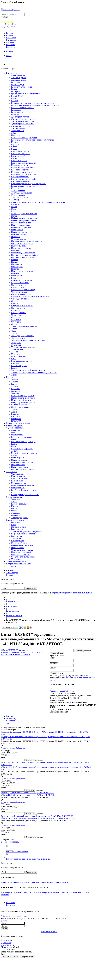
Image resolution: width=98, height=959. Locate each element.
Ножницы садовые (19, 460)
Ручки (14, 511)
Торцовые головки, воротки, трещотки (28, 340)
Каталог (9, 35)
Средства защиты (18, 308)
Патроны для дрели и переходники (26, 241)
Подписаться (31, 588)
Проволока (16, 418)
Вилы (13, 439)
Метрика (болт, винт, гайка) (23, 398)
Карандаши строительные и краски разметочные (32, 140)
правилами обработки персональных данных (72, 593)
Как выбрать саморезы (48, 892)
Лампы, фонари (18, 190)
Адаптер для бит (18, 75)
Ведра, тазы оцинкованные (23, 437)
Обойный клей (17, 548)
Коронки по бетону (19, 165)
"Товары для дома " (19, 518)
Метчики (15, 209)
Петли (14, 508)
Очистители (16, 536)
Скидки (9, 575)
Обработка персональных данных (15, 916)
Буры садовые (17, 435)
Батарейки (15, 82)
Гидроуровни (17, 112)
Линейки (15, 375)
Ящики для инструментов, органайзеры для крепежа (34, 372)
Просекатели (16, 276)
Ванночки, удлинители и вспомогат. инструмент (32, 103)
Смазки (14, 303)
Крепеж (9, 377)
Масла (14, 207)
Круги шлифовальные (20, 181)
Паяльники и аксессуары (22, 243)
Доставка (10, 42)
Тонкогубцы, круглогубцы (22, 336)
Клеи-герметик (17, 541)
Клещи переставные (20, 151)
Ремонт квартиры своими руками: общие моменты (28, 859)
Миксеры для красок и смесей (24, 213)
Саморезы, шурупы (19, 405)
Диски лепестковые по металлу (25, 121)
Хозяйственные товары (16, 561)
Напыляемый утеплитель (22, 545)
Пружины (15, 515)
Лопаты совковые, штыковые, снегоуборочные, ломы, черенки (38, 202)
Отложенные (6, 945)
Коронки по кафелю (20, 170)
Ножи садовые (17, 458)
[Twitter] (22, 627)
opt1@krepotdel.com (9, 24)
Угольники (16, 345)
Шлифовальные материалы (23, 361)
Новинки (10, 570)
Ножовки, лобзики (19, 234)
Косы (13, 446)
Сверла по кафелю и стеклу (23, 289)
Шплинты (15, 416)
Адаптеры (15, 430)
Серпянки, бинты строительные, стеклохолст (31, 296)
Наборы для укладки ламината (24, 218)
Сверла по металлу (19, 292)
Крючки (14, 506)
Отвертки (15, 236)
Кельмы (14, 142)
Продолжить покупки (10, 957)
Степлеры (15, 317)
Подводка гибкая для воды (23, 485)
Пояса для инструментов (22, 271)
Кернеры (15, 144)
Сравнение (6, 942)
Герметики (16, 522)
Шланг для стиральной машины (25, 495)
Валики (14, 101)
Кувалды (15, 188)
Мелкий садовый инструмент (24, 453)
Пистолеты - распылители (22, 469)
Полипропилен (17, 488)
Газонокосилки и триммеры (23, 442)
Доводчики (16, 513)
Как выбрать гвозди (29, 892)
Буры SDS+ (16, 98)
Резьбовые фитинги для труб (23, 490)
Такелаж (15, 409)
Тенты (14, 329)
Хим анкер (16, 538)
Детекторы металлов (20, 117)
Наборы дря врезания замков (23, 220)
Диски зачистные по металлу (23, 119)
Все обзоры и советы (10, 842)
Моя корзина (7, 947)
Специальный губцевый (22, 306)
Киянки (14, 149)
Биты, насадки (17, 84)
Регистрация (6, 940)
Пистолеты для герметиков (23, 253)
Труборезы (16, 342)
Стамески (15, 310)
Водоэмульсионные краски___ (24, 534)
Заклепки (15, 393)
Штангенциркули (19, 366)
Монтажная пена (18, 527)
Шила (13, 359)
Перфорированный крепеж (23, 402)
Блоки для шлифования (21, 87)
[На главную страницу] (7, 597)
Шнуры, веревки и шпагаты (18, 564)
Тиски (14, 333)
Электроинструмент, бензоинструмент (28, 370)
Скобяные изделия (14, 497)
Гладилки (15, 114)
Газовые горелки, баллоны (22, 107)
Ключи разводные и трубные (23, 163)
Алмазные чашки (18, 80)
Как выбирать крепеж (67, 892)
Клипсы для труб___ (20, 476)
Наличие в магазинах (10, 722)
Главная (9, 33)
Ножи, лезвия (17, 230)
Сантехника (11, 471)
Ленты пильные (18, 195)
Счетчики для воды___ (21, 478)
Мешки (14, 211)
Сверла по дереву (18, 287)
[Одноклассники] (25, 627)
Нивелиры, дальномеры (21, 227)
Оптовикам (11, 40)
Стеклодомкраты (18, 313)
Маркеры (15, 204)
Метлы (14, 455)
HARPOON (16, 421)
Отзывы (11, 718)
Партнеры (10, 47)
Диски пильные (18, 128)
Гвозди (14, 384)
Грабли (14, 444)
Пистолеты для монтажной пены (25, 255)
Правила (15, 273)
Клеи (13, 524)
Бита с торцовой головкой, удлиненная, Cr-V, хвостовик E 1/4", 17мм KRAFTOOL (37, 816)
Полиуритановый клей (21, 552)
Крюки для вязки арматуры (23, 186)
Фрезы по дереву (18, 356)
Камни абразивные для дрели (24, 137)
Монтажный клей (19, 543)
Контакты (10, 45)
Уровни (14, 352)
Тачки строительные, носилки (24, 326)
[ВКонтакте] (20, 627)
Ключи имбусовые (19, 160)
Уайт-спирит (16, 559)
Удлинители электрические (23, 347)
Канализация (17, 481)
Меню (8, 56)
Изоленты (15, 135)
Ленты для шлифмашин (21, 193)
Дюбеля (14, 386)
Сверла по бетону (19, 285)
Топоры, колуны (18, 338)
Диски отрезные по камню (22, 124)
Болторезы (15, 91)
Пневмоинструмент (14, 425)
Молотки (15, 216)
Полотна (15, 269)
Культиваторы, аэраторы (22, 448)
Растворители (17, 529)
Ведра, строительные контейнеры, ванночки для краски (35, 105)
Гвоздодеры (16, 110)
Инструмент (11, 73)
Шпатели (15, 363)
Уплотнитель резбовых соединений (26, 531)
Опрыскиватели (18, 465)
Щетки (14, 368)
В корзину (79, 650)
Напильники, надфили (21, 225)
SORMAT (15, 379)
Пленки (14, 262)
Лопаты (14, 451)
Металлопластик (18, 483)
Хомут (14, 412)
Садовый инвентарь (20, 283)
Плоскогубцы (17, 266)
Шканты (15, 414)
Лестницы (15, 200)
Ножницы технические (21, 232)
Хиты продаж (12, 573)
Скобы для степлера (20, 299)
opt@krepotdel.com (9, 26)
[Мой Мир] (28, 627)
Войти (4, 921)
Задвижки (15, 499)
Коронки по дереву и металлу (24, 167)
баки (13, 432)
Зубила (14, 133)
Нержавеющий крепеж (21, 400)
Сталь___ (15, 492)
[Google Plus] (30, 627)
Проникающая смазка (20, 554)
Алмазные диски (18, 78)
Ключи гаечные (18, 158)
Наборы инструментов (21, 223)
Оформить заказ (27, 957)
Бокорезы (15, 89)
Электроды (11, 566)
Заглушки (15, 391)
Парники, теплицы (19, 467)
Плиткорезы (16, 264)
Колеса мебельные (19, 504)
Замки (14, 501)
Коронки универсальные (22, 172)
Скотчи (14, 301)
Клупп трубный (18, 156)
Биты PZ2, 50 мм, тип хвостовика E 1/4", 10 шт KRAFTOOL (27, 793)
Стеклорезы (16, 315)
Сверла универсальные (21, 294)
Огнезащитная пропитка (22, 550)
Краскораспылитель (20, 177)
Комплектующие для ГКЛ (22, 395)
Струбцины (16, 322)
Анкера (14, 382)
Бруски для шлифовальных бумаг (25, 94)
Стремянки (16, 319)
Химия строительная (15, 520)
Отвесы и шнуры (18, 239)
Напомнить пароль (49, 931)
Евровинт (15, 389)
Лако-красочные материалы (18, 423)
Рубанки (15, 278)
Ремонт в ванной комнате (17, 852)
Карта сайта (11, 905)
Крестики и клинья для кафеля (24, 179)
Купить (53, 673)
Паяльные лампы (18, 246)
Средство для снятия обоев (23, 557)
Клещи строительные (20, 154)
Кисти (14, 147)
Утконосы (15, 354)
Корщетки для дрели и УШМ (23, 174)
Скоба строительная (20, 407)
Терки (13, 331)
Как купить (11, 38)
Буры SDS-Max (17, 96)
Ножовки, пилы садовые (22, 462)
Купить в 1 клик (57, 653)
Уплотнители (17, 349)
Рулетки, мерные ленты (21, 280)
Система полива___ (19, 474)
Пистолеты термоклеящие (22, 257)
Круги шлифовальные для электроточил (28, 184)
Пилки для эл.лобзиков (21, 248)
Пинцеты (15, 250)
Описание (10, 716)
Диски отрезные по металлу (23, 126)
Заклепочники (17, 131)
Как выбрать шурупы (10, 892)
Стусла (14, 324)
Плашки (14, 260)
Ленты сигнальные (19, 197)
